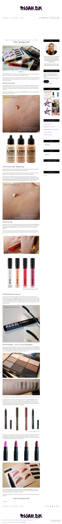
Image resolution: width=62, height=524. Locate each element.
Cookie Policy (23, 522)
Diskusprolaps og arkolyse (54, 129)
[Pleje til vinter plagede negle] (55, 95)
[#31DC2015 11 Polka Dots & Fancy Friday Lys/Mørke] (55, 103)
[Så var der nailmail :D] (47, 103)
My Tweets (46, 175)
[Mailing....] (47, 111)
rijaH (44, 124)
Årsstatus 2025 (49, 124)
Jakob (45, 134)
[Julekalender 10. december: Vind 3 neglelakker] (47, 95)
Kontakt (22, 17)
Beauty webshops (14, 17)
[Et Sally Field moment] (55, 111)
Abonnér (46, 81)
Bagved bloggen (6, 17)
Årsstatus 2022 (49, 132)
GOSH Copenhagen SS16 (21, 42)
